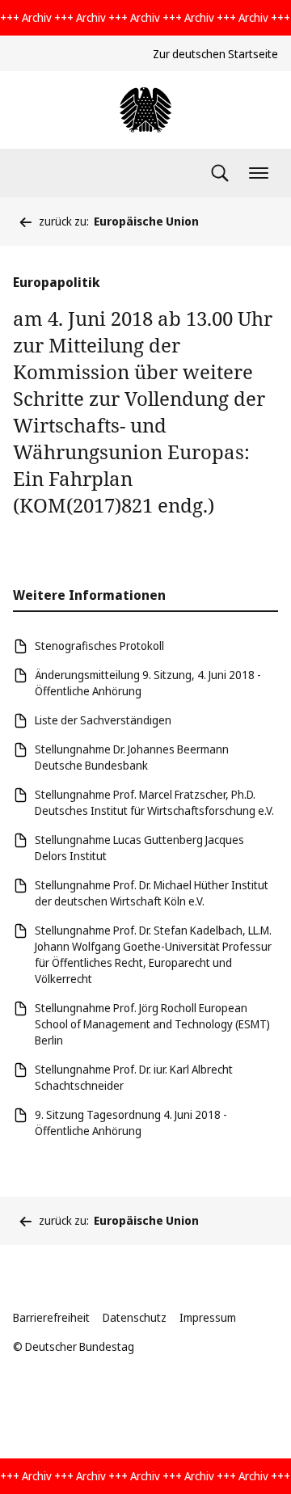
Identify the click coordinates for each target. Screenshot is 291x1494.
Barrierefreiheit (51, 1317)
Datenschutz (135, 1317)
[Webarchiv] (145, 110)
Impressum (207, 1317)
